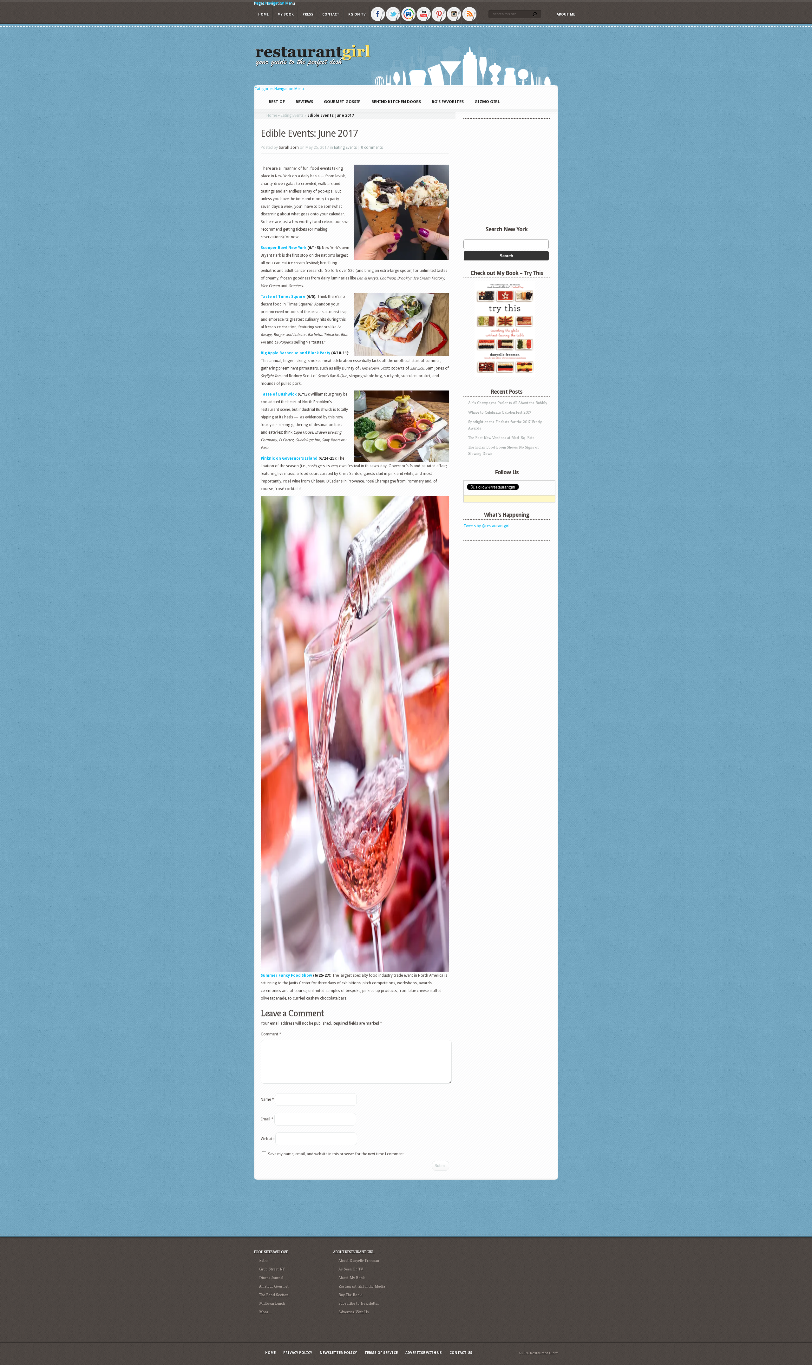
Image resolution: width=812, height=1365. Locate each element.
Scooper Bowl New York (284, 248)
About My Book (351, 1277)
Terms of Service (381, 1353)
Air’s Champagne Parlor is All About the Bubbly (507, 402)
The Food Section (273, 1294)
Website (267, 1139)
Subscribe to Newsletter (358, 1303)
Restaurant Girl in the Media (361, 1286)
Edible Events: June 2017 (309, 133)
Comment (271, 1034)
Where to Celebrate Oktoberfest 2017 (499, 412)
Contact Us (460, 1353)
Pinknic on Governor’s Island (289, 458)
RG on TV (357, 14)
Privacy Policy (297, 1353)
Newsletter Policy (338, 1353)
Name (267, 1099)
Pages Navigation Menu (274, 3)
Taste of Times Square (283, 296)
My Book (286, 14)
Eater (263, 1260)
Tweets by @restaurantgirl (486, 526)
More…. (265, 1312)
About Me (566, 14)
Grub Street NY (272, 1269)
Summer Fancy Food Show (286, 975)
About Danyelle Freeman (358, 1260)
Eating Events (292, 115)
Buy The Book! (350, 1294)
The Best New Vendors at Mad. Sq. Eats (501, 437)
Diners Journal (271, 1277)
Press (308, 14)
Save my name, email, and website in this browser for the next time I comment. (336, 1154)
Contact (330, 14)
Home (263, 14)
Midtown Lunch (272, 1303)
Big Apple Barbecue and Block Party (295, 353)
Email (267, 1119)
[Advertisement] (503, 583)
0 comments (372, 147)
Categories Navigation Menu (279, 89)
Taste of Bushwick (279, 394)
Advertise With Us (353, 1312)
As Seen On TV (350, 1269)
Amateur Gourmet (274, 1286)
